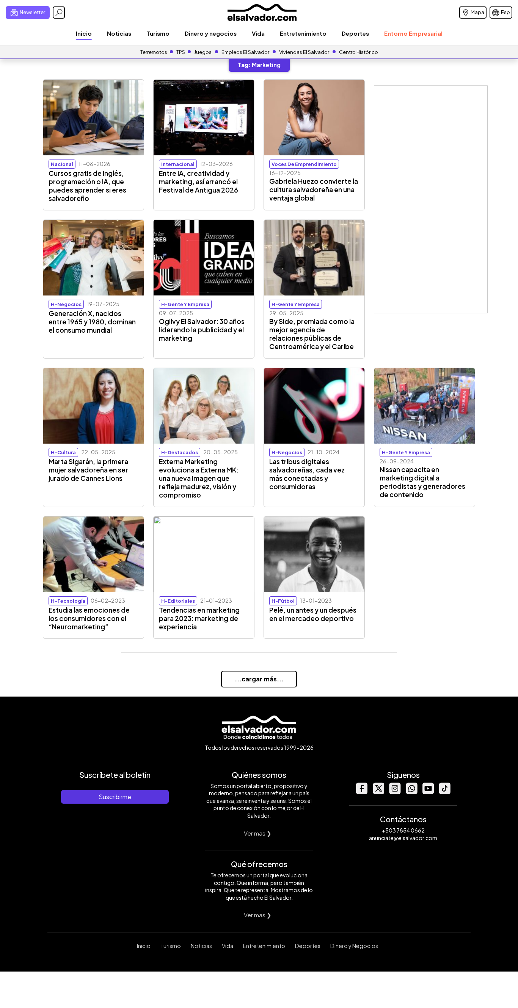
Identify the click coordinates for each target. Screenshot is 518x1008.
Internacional (178, 164)
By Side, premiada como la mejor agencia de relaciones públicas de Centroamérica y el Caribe (312, 334)
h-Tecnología (68, 601)
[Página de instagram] (395, 792)
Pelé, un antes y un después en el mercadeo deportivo (312, 614)
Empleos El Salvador (245, 52)
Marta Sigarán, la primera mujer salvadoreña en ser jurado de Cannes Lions (88, 469)
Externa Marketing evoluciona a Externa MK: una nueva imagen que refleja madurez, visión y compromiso (199, 478)
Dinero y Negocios (354, 945)
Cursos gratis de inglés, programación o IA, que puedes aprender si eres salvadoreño (87, 185)
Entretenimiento (303, 33)
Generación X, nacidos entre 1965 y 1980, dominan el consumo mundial (92, 321)
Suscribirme (115, 797)
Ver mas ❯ (258, 833)
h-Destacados (179, 452)
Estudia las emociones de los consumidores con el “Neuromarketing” (89, 618)
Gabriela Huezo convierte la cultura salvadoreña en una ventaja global (313, 189)
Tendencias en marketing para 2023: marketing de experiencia (199, 618)
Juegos (203, 52)
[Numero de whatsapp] (411, 792)
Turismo (158, 33)
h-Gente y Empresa (185, 304)
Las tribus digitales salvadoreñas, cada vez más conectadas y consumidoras (307, 474)
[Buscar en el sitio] (59, 12)
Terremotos (153, 52)
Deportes (355, 33)
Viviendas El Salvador (304, 52)
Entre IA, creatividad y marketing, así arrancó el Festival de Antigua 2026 (198, 181)
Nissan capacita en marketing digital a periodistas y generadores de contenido (422, 482)
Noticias (119, 33)
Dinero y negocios (211, 33)
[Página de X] (378, 792)
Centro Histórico (358, 52)
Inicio (84, 33)
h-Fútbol (283, 601)
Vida (258, 33)
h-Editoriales (178, 601)
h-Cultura (63, 452)
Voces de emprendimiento (304, 164)
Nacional (62, 164)
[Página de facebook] (361, 792)
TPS (180, 52)
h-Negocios (66, 304)
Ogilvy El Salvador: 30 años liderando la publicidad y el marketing (202, 329)
